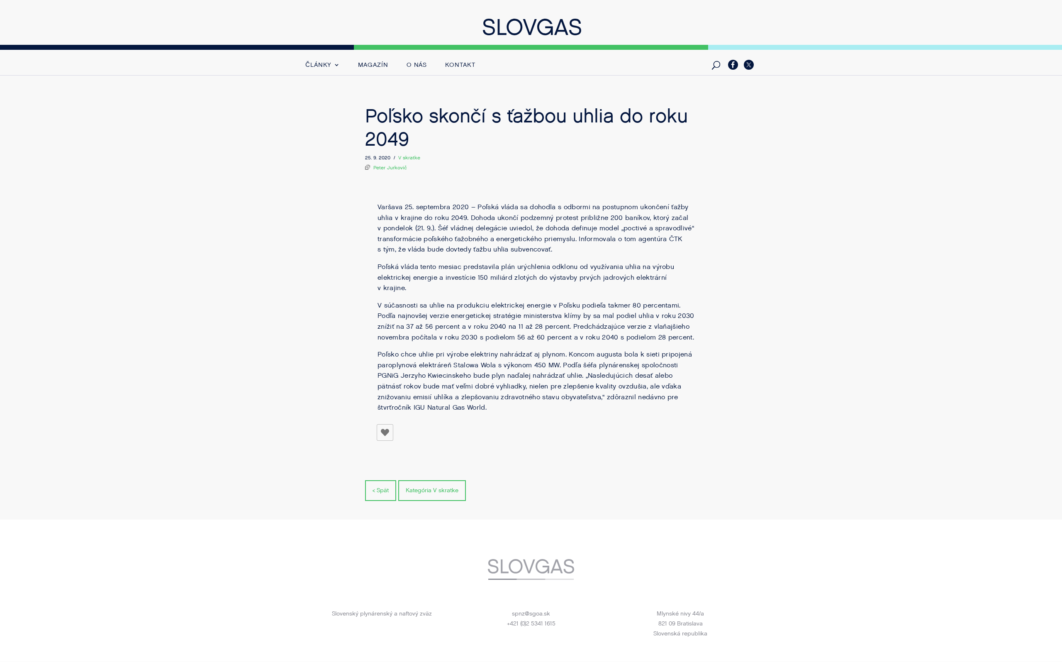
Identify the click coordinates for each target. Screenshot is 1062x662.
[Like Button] (385, 432)
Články (318, 65)
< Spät (381, 490)
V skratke (409, 157)
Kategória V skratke (432, 490)
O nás (417, 65)
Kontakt (460, 65)
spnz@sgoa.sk (531, 614)
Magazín (373, 65)
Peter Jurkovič (390, 167)
